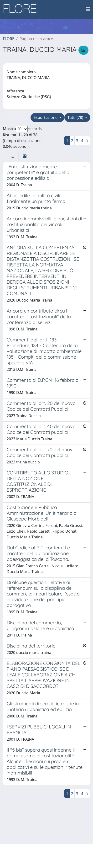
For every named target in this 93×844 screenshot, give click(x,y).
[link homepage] (22, 9)
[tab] (13, 156)
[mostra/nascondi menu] (88, 9)
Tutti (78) (75, 117)
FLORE (8, 38)
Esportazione (46, 117)
